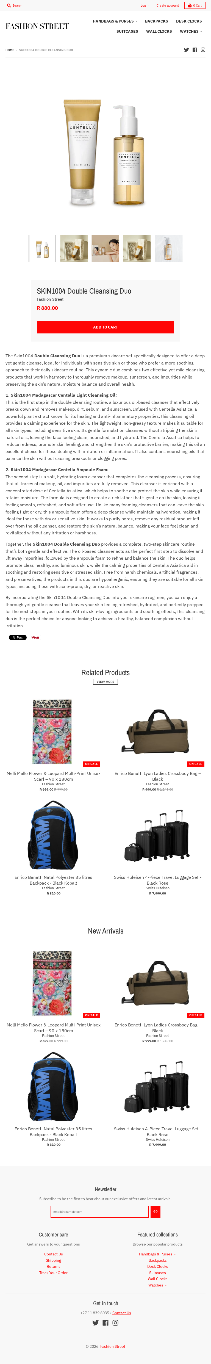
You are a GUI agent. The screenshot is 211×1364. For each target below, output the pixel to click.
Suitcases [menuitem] (127, 31)
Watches (155, 1285)
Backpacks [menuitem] (156, 21)
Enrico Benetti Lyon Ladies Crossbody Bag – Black (158, 776)
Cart (197, 5)
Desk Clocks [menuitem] (189, 21)
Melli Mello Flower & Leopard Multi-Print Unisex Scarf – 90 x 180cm (54, 776)
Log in (145, 5)
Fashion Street (50, 299)
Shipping (53, 1260)
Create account (168, 5)
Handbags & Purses (155, 1254)
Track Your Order (53, 1272)
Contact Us (53, 1254)
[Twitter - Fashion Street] (186, 49)
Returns (53, 1266)
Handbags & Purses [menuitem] (113, 21)
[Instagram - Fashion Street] (203, 49)
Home (9, 50)
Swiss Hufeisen (158, 888)
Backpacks (158, 1260)
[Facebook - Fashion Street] (194, 49)
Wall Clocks (158, 1278)
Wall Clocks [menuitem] (159, 31)
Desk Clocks (157, 1266)
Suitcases (157, 1272)
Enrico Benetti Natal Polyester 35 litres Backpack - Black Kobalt (53, 880)
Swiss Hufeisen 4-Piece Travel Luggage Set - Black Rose (157, 880)
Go (155, 1211)
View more (105, 682)
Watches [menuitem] (189, 31)
